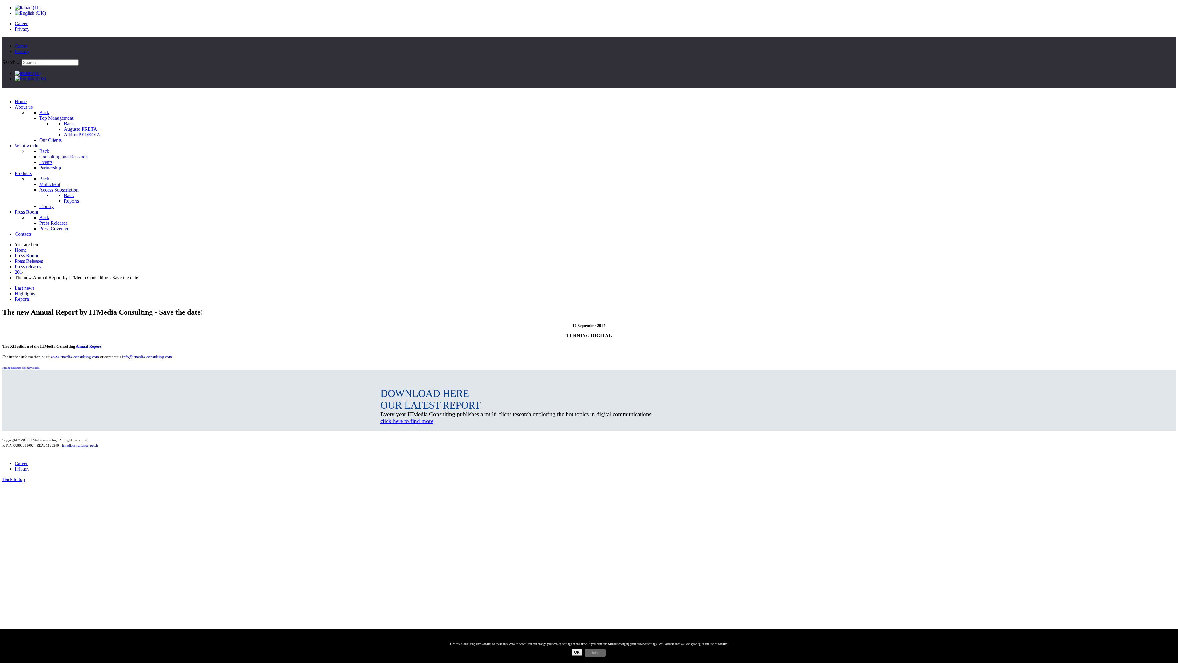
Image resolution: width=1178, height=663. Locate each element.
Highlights (25, 293)
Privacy (22, 29)
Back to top (13, 479)
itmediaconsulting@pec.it (80, 445)
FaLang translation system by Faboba (21, 367)
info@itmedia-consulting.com (147, 357)
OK (577, 652)
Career (21, 23)
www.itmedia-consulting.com (75, 357)
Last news (24, 288)
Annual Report (88, 346)
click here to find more (406, 421)
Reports (22, 299)
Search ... (11, 62)
